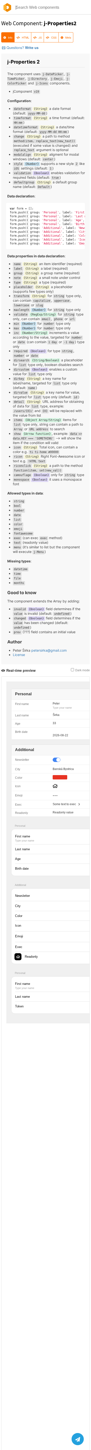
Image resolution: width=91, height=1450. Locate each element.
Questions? (23, 47)
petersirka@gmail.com (49, 650)
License (19, 655)
